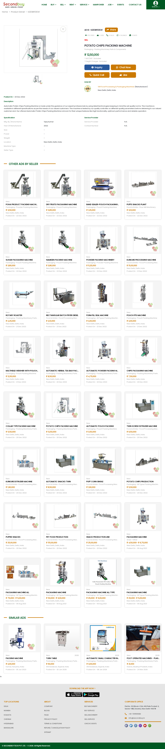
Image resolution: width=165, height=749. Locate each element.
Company (48, 706)
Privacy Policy (50, 719)
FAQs (46, 715)
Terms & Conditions (53, 723)
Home (5, 11)
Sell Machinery (90, 715)
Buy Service (89, 710)
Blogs (47, 710)
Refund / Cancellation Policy (57, 728)
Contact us (135, 4)
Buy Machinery (90, 706)
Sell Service (89, 719)
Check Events (90, 723)
